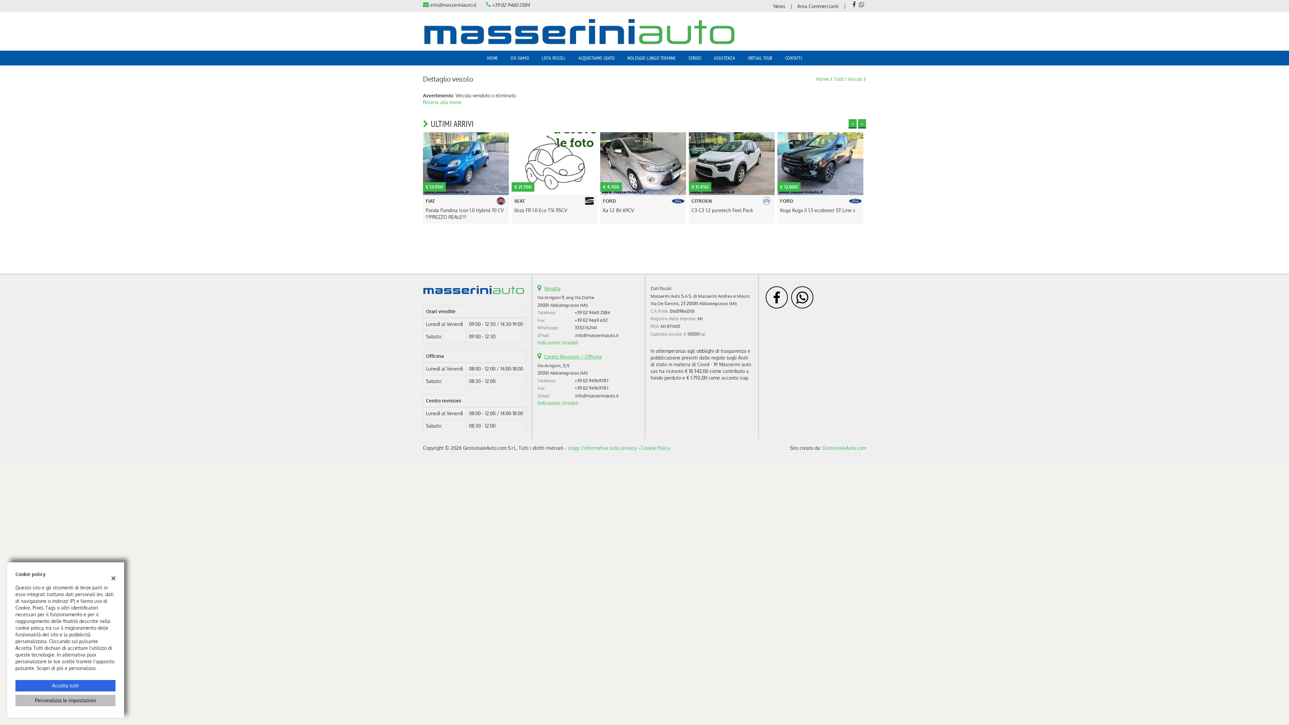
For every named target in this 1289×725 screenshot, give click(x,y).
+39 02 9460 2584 (511, 5)
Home (492, 58)
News (779, 6)
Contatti (793, 58)
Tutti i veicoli (848, 79)
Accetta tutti (65, 685)
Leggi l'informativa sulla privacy (602, 448)
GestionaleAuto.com (844, 448)
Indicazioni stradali (557, 342)
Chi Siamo (520, 58)
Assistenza (724, 58)
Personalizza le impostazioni (65, 700)
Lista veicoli (554, 58)
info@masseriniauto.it (453, 5)
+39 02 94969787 (592, 380)
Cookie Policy (655, 448)
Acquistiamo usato (596, 58)
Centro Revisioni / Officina (573, 356)
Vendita (552, 288)
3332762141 (586, 327)
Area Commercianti (818, 6)
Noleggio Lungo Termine (651, 58)
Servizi (694, 58)
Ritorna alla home (442, 102)
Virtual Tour (760, 58)
